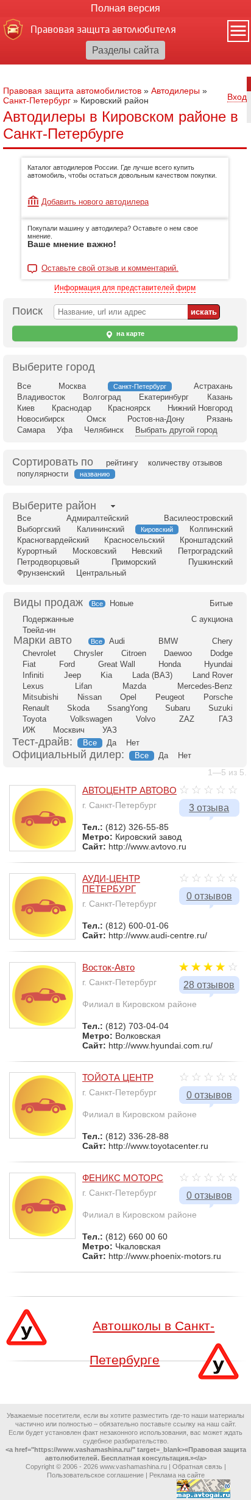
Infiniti (33, 675)
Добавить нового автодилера (95, 201)
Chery (222, 641)
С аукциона (212, 619)
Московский (94, 551)
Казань (220, 397)
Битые (221, 603)
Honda (169, 664)
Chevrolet (39, 653)
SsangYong (127, 708)
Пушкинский (210, 562)
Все (24, 386)
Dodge (221, 653)
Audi (117, 641)
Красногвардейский (53, 540)
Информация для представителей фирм (125, 288)
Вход (237, 97)
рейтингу (122, 462)
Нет (133, 742)
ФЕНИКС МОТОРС (122, 1178)
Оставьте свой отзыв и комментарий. (110, 268)
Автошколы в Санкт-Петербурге (152, 1340)
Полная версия (125, 8)
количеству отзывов (185, 462)
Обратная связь (197, 1466)
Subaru (177, 708)
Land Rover (213, 675)
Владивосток (41, 397)
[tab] (54, 506)
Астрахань (213, 386)
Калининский (100, 529)
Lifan (83, 686)
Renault (36, 708)
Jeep (72, 675)
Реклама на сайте (177, 1475)
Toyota (34, 719)
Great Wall (116, 664)
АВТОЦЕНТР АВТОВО (129, 790)
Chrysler (88, 653)
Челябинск (104, 429)
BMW (168, 641)
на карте (129, 333)
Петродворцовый (48, 562)
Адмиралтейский (97, 518)
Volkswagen (91, 719)
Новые (121, 603)
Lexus (33, 686)
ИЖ (29, 729)
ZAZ (186, 719)
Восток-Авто (108, 967)
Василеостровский (198, 518)
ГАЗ (226, 719)
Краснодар (71, 408)
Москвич (69, 729)
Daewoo (178, 653)
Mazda (134, 686)
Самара (31, 429)
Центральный (101, 572)
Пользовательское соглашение (95, 1475)
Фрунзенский (41, 572)
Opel (128, 697)
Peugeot (170, 697)
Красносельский (134, 540)
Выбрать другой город (176, 429)
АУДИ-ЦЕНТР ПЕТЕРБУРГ (111, 883)
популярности (42, 473)
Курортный (37, 551)
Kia (106, 675)
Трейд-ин (39, 630)
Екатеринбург (164, 397)
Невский (147, 551)
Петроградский (205, 551)
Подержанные (48, 619)
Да (111, 742)
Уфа (64, 429)
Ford (67, 664)
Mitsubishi (40, 697)
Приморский (133, 562)
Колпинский (211, 529)
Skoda (78, 708)
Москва (72, 386)
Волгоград (102, 397)
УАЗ (109, 729)
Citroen (133, 653)
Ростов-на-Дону (156, 419)
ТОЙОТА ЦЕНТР (118, 1077)
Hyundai (218, 664)
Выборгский (38, 529)
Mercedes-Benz (205, 686)
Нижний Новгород (200, 408)
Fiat (29, 664)
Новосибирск (41, 419)
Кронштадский (206, 540)
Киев (26, 408)
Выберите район (54, 506)
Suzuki (220, 708)
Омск (96, 419)
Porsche (218, 697)
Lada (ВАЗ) (152, 675)
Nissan (89, 697)
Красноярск (129, 408)
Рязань (220, 419)
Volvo (145, 719)
